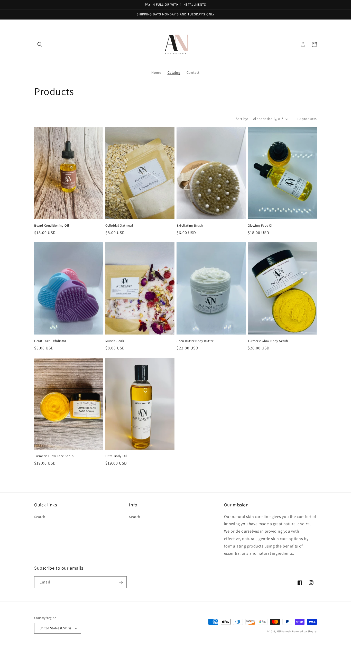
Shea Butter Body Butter (195, 341)
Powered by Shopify (304, 631)
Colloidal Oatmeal (119, 226)
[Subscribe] (120, 582)
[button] (39, 44)
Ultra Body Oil (116, 456)
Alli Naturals (284, 631)
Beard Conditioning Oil (51, 226)
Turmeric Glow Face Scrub (53, 456)
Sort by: (242, 118)
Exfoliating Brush (190, 226)
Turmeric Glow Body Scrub (268, 341)
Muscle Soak (114, 341)
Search (39, 516)
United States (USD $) (55, 628)
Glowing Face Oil (260, 226)
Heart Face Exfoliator (50, 341)
